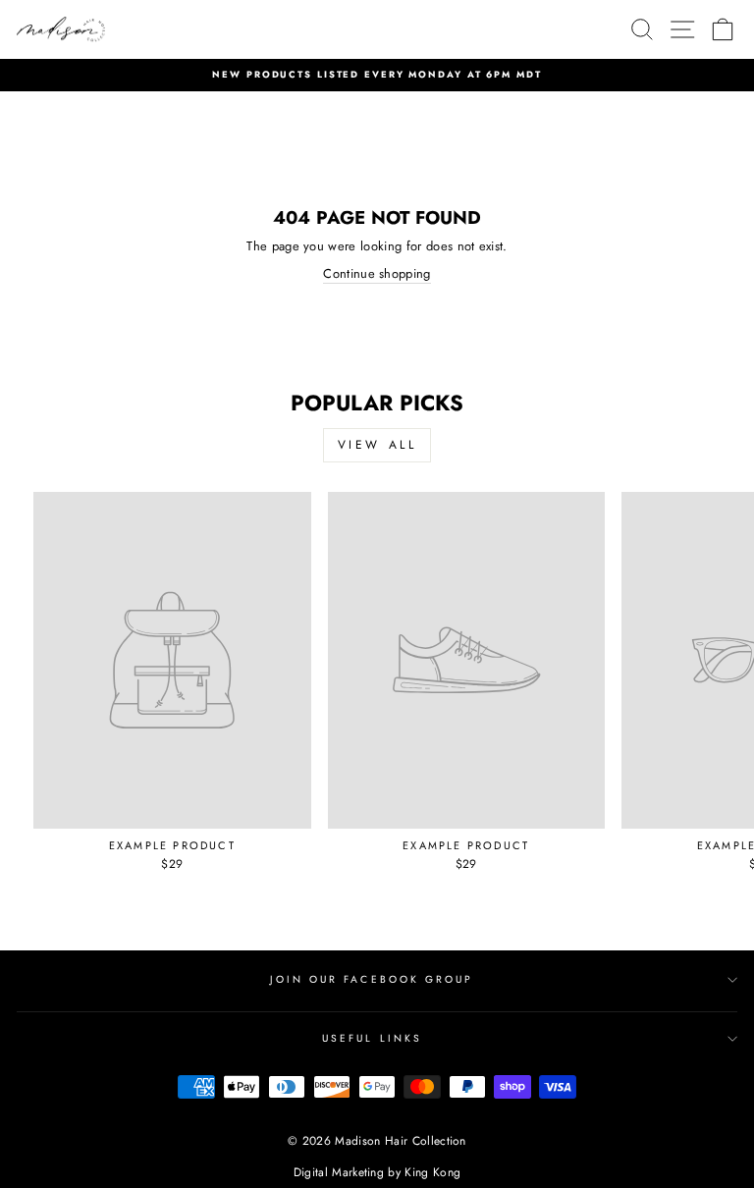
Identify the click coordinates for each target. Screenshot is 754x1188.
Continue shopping (376, 274)
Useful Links (372, 1038)
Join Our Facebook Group (371, 979)
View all (377, 445)
